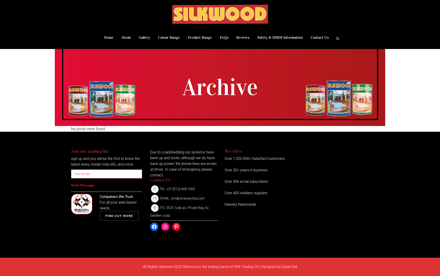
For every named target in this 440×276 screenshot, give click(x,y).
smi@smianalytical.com (188, 198)
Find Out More (119, 216)
